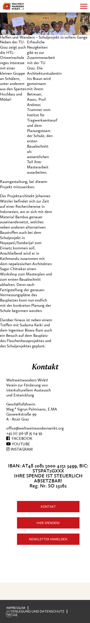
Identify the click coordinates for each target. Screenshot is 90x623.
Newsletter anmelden (48, 539)
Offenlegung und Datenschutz (35, 611)
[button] (9, 614)
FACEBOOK (21, 438)
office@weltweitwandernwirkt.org (35, 428)
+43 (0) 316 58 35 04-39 (24, 433)
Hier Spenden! (48, 523)
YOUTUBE (20, 444)
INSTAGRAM (21, 449)
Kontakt (48, 506)
